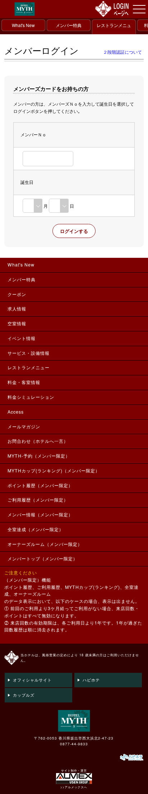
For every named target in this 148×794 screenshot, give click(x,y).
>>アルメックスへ (73, 787)
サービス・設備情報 (29, 353)
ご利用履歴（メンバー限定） (38, 500)
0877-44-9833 (74, 743)
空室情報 (17, 323)
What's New (23, 25)
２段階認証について (122, 52)
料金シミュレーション (31, 397)
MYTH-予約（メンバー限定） (39, 456)
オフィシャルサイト (32, 680)
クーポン (17, 294)
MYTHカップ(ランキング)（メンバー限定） (54, 470)
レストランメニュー (114, 30)
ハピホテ (91, 680)
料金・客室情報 (24, 382)
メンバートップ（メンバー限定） (43, 558)
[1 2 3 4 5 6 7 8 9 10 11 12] (32, 206)
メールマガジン (24, 426)
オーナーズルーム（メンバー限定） (45, 544)
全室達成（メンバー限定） (36, 529)
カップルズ (23, 695)
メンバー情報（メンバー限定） (40, 514)
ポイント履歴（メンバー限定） (40, 485)
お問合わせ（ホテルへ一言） (38, 441)
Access (16, 412)
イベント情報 (22, 338)
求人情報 (17, 308)
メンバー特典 (69, 25)
